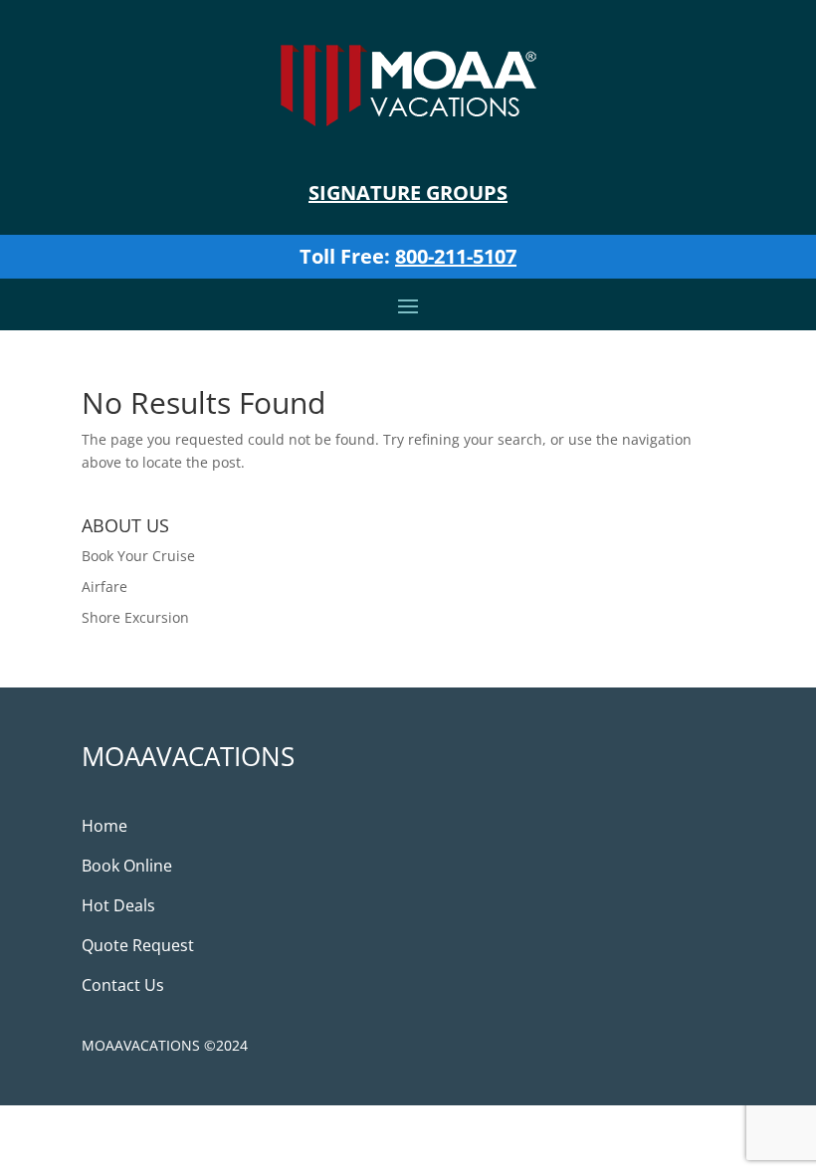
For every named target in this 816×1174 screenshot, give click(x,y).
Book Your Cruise (138, 555)
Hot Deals (118, 905)
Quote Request (138, 945)
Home (104, 826)
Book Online (127, 866)
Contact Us (123, 985)
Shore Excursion (135, 617)
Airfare (104, 586)
